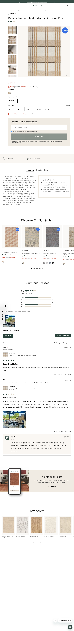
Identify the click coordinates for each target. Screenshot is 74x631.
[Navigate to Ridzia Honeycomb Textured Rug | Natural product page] (11, 236)
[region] (9, 321)
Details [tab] (39, 170)
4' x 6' (11, 109)
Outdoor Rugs (23, 10)
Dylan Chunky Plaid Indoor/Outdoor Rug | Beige (22, 355)
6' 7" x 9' (29, 109)
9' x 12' (47, 109)
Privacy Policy (29, 141)
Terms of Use (38, 141)
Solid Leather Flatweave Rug (49, 253)
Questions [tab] (16, 331)
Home (3, 10)
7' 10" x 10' (39, 109)
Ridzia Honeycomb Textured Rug (10, 252)
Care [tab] (46, 170)
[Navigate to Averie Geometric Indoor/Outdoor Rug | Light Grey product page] (32, 236)
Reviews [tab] (7, 331)
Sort (55, 343)
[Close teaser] (5, 306)
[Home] (37, 6)
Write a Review (65, 335)
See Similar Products (34, 114)
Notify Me (39, 136)
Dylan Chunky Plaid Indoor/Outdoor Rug (37, 10)
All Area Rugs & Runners (12, 10)
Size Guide (67, 105)
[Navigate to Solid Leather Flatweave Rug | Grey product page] (52, 236)
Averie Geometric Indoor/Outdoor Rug (31, 253)
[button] (12, 21)
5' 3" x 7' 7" (20, 109)
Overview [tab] (30, 170)
